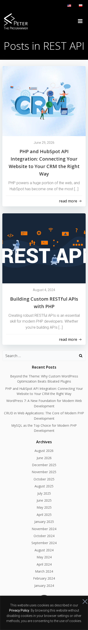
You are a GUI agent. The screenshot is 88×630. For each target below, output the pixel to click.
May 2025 (44, 507)
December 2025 (44, 465)
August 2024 (44, 550)
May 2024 (44, 557)
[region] (44, 613)
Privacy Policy (19, 610)
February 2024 (44, 578)
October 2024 (44, 536)
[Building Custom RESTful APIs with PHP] (44, 248)
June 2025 (44, 500)
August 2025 (44, 486)
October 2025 (44, 479)
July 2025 (44, 493)
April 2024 (44, 564)
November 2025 (44, 472)
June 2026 (44, 458)
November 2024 (44, 529)
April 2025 (44, 514)
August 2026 (44, 450)
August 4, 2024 (44, 290)
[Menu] (80, 21)
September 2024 (44, 543)
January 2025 (44, 521)
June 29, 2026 (44, 142)
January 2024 (44, 585)
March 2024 (44, 571)
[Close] (83, 599)
